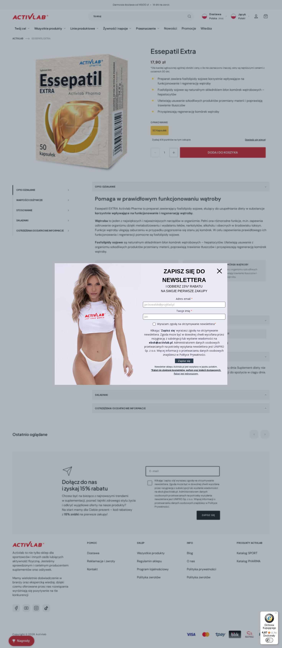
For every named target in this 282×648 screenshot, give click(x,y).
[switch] (269, 640)
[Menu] (276, 614)
